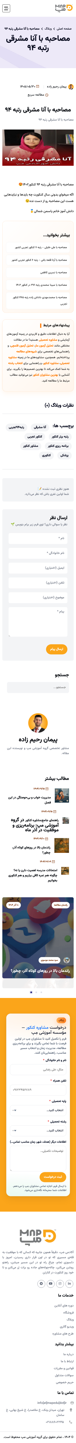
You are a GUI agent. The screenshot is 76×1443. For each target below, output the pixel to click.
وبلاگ (48, 29)
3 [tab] (31, 992)
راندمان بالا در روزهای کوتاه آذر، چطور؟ (31, 850)
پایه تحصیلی (57, 1101)
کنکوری (46, 455)
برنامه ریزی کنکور (58, 446)
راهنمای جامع (50, 820)
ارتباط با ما (67, 1361)
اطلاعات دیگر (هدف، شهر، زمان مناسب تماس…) (38, 1142)
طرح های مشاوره (63, 1333)
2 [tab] (36, 992)
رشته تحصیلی (57, 1121)
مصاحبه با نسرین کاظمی (53, 273)
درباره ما (68, 1354)
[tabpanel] (38, 937)
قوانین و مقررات (64, 1368)
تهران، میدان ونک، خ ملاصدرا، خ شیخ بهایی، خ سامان (35, 1413)
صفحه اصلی (64, 29)
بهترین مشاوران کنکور (45, 375)
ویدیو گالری (67, 1326)
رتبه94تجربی (16, 427)
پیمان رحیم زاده (57, 86)
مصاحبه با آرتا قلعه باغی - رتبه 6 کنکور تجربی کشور (39, 260)
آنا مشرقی (40, 427)
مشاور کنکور (30, 446)
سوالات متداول (64, 1375)
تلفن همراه (58, 1081)
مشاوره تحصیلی (48, 340)
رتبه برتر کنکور (60, 436)
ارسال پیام (56, 649)
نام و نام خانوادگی (54, 1060)
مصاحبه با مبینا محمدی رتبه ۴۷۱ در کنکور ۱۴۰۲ (41, 285)
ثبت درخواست (53, 1177)
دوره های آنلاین (64, 1305)
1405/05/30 (28, 86)
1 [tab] (41, 992)
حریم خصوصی (65, 1382)
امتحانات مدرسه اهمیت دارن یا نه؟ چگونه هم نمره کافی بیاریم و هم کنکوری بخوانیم (32, 875)
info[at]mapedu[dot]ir (52, 1403)
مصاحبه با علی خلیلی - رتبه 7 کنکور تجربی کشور (41, 247)
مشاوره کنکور (51, 363)
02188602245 (55, 1422)
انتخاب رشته (15, 363)
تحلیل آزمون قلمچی (22, 346)
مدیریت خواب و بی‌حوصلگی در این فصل (29, 800)
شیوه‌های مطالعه (26, 351)
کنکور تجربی (34, 436)
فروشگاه (68, 1312)
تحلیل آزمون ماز (44, 346)
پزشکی (64, 455)
